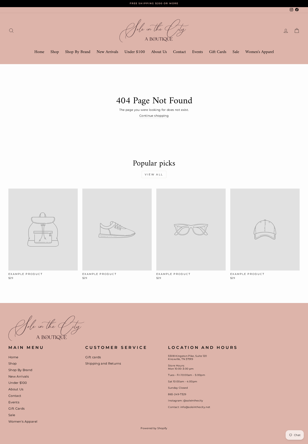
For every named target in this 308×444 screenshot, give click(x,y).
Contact (179, 52)
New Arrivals (107, 52)
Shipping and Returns (103, 363)
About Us (159, 52)
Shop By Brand (77, 52)
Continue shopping (154, 116)
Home (39, 52)
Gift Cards (217, 52)
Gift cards (93, 357)
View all (154, 174)
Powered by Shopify (154, 428)
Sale (236, 52)
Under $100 (134, 52)
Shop (54, 52)
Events (197, 52)
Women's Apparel (259, 52)
